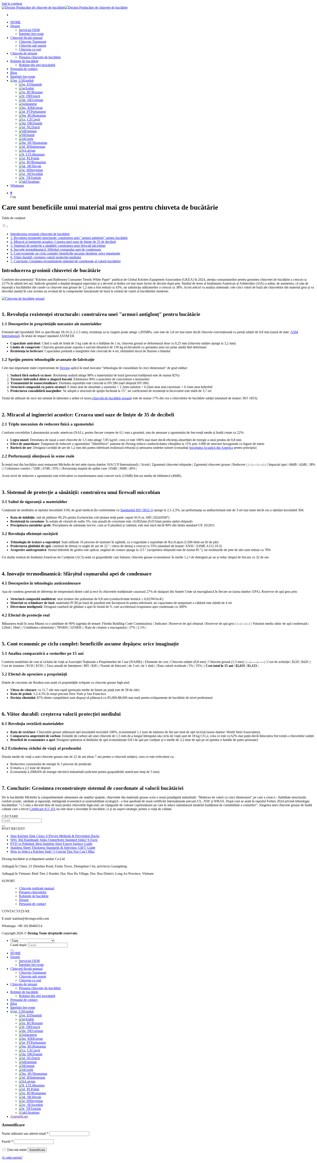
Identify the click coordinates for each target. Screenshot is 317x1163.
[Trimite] (3, 826)
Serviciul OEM (29, 30)
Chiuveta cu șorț (30, 49)
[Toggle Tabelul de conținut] (5, 226)
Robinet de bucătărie (24, 61)
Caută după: (18, 945)
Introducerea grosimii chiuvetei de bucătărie (40, 234)
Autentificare (37, 1150)
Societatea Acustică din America (211, 447)
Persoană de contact (24, 69)
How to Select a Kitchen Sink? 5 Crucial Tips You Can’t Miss (52, 851)
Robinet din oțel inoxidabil (37, 65)
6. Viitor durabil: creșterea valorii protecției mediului (45, 257)
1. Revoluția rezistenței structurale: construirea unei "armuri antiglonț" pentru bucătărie (69, 238)
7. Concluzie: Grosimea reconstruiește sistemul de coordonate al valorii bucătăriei (65, 261)
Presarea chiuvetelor (32, 892)
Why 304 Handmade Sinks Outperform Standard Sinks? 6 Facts (53, 840)
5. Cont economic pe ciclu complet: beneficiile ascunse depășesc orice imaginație (65, 253)
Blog (13, 73)
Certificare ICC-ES (42, 809)
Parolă (7, 1141)
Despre (15, 26)
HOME (15, 22)
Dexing (65, 368)
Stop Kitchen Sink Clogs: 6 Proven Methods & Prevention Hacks (54, 836)
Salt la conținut (12, 3)
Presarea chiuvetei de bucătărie (40, 57)
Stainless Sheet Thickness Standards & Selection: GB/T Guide (52, 847)
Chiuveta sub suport (32, 45)
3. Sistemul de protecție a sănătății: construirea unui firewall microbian (57, 245)
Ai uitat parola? (12, 1157)
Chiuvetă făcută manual (26, 38)
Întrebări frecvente (31, 34)
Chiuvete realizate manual (36, 888)
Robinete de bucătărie (34, 896)
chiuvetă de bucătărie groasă (111, 398)
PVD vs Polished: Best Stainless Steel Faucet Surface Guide (51, 844)
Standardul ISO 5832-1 (136, 510)
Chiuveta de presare (23, 53)
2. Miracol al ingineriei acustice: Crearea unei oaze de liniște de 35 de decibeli (63, 242)
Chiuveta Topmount (32, 41)
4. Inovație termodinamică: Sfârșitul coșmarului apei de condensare (55, 249)
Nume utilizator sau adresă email (25, 1133)
